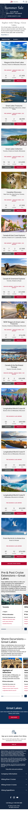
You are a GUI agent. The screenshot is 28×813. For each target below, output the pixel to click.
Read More (14, 717)
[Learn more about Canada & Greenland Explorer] (14, 266)
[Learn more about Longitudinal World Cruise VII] (14, 396)
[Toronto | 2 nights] (11, 599)
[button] (26, 2)
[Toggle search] (23, 1)
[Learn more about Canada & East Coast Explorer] (14, 223)
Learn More (8, 80)
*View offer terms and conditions (14, 769)
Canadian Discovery (7, 623)
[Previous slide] (22, 629)
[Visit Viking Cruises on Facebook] (11, 797)
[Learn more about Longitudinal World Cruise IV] (14, 483)
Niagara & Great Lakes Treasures (10, 688)
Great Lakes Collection (8, 621)
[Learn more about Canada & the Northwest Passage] (14, 353)
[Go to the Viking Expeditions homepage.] (14, 1)
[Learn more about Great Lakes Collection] (14, 137)
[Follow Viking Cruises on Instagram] (14, 797)
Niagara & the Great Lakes (9, 619)
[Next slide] (25, 629)
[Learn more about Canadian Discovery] (14, 180)
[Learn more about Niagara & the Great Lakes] (14, 50)
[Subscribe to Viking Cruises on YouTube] (17, 797)
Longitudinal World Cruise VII (9, 690)
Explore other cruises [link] (14, 563)
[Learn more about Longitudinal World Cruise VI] (14, 440)
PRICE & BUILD (20, 80)
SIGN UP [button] (14, 744)
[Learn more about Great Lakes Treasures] (14, 93)
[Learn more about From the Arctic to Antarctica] (14, 526)
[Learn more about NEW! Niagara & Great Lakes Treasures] (14, 310)
